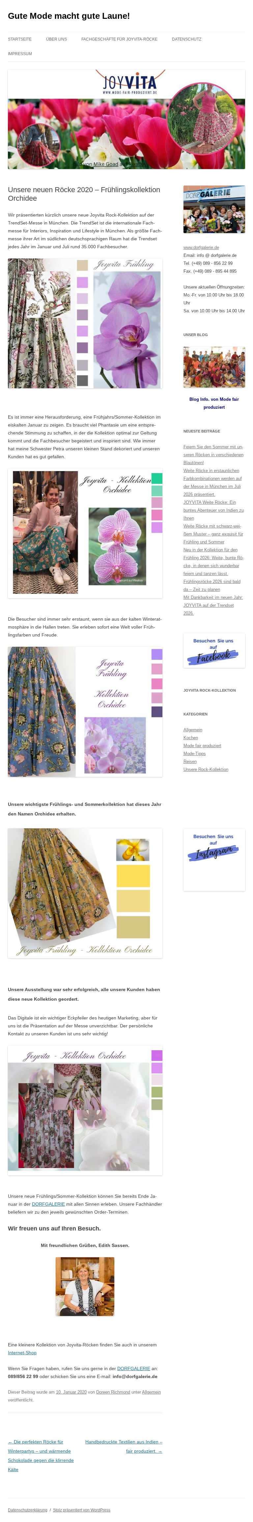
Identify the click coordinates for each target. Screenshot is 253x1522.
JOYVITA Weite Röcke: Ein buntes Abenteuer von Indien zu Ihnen (213, 510)
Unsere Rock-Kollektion (205, 769)
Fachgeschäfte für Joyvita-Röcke (119, 39)
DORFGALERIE (48, 1204)
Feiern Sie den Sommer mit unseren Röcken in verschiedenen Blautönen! (213, 454)
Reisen (190, 761)
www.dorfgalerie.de (201, 247)
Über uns (56, 39)
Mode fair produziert (202, 745)
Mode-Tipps (194, 753)
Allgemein (151, 1392)
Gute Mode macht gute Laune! (69, 16)
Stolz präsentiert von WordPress (81, 1510)
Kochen (190, 737)
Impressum (20, 54)
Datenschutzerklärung (27, 1510)
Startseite (20, 39)
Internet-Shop (22, 1352)
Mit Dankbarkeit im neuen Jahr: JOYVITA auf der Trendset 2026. (213, 605)
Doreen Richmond (113, 1392)
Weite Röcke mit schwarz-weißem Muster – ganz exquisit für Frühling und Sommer (213, 534)
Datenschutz (186, 39)
